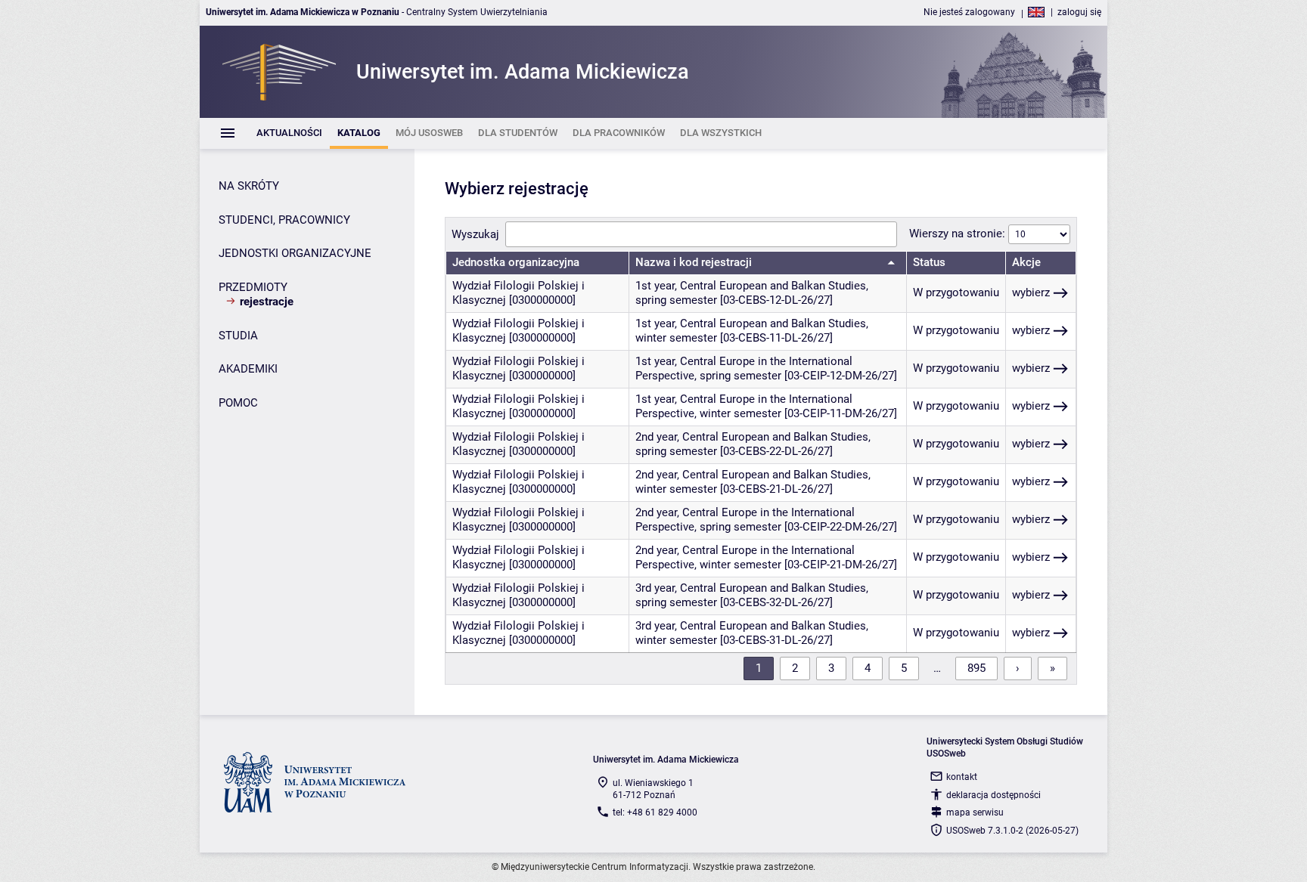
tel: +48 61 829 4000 (655, 812)
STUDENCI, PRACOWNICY (284, 220)
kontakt (961, 777)
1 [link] (759, 668)
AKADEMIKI (248, 369)
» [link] (1052, 668)
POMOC (238, 403)
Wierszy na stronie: (958, 233)
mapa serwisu (975, 812)
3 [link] (831, 668)
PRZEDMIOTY (253, 287)
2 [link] (795, 668)
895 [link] (976, 668)
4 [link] (868, 668)
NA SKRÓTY (249, 186)
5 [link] (904, 668)
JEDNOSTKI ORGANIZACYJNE (295, 253)
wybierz (1031, 292)
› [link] (1018, 668)
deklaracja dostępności (993, 795)
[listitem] (289, 133)
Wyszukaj (475, 234)
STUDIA (238, 335)
